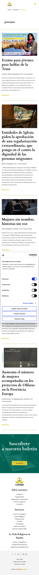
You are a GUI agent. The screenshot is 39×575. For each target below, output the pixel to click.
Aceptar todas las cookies (19, 308)
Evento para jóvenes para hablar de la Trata (17, 64)
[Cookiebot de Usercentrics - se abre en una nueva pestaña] (29, 255)
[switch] (34, 284)
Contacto (19, 504)
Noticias (4, 74)
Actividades (19, 524)
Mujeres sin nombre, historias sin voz (18, 221)
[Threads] (23, 554)
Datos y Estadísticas (19, 542)
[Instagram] (21, 554)
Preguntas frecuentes (19, 544)
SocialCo (25, 569)
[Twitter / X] (15, 554)
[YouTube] (18, 554)
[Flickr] (26, 554)
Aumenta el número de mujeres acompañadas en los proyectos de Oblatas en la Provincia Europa (18, 383)
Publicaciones (19, 519)
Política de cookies (19, 564)
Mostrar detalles (28, 303)
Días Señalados (7, 229)
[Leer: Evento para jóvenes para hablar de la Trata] (19, 44)
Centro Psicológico (19, 514)
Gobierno (19, 494)
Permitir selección (19, 313)
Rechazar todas (19, 319)
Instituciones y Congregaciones (12, 399)
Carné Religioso (19, 516)
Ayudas (19, 521)
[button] (19, 463)
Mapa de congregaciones (19, 547)
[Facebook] (13, 554)
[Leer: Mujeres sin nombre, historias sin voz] (19, 207)
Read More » (5, 95)
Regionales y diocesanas (19, 499)
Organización (19, 497)
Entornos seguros (19, 502)
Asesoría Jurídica (19, 526)
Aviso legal (19, 559)
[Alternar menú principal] (35, 4)
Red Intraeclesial (13, 74)
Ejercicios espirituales (19, 529)
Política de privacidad (19, 561)
